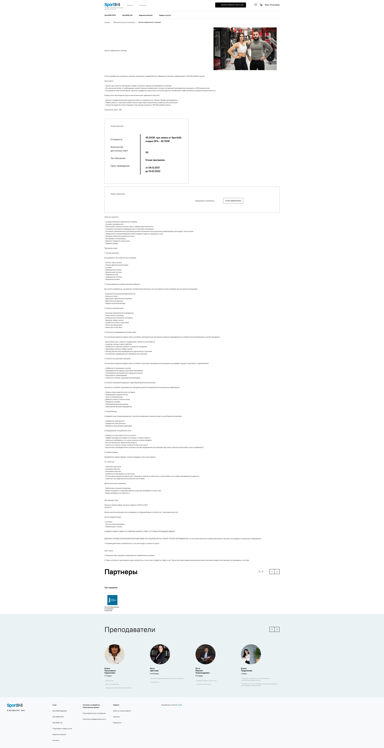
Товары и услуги (165, 15)
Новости (130, 5)
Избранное (117, 723)
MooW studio (177, 705)
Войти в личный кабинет (122, 711)
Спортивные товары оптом (62, 728)
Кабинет (116, 705)
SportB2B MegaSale (59, 711)
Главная (107, 22)
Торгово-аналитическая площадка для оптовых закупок (113, 8)
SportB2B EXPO (110, 15)
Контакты (143, 5)
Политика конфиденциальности (94, 719)
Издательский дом (145, 15)
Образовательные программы (124, 22)
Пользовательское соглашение (94, 713)
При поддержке (111, 587)
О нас (54, 705)
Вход (266, 5)
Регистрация (275, 5)
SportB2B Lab (57, 723)
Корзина (116, 717)
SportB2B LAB (127, 15)
